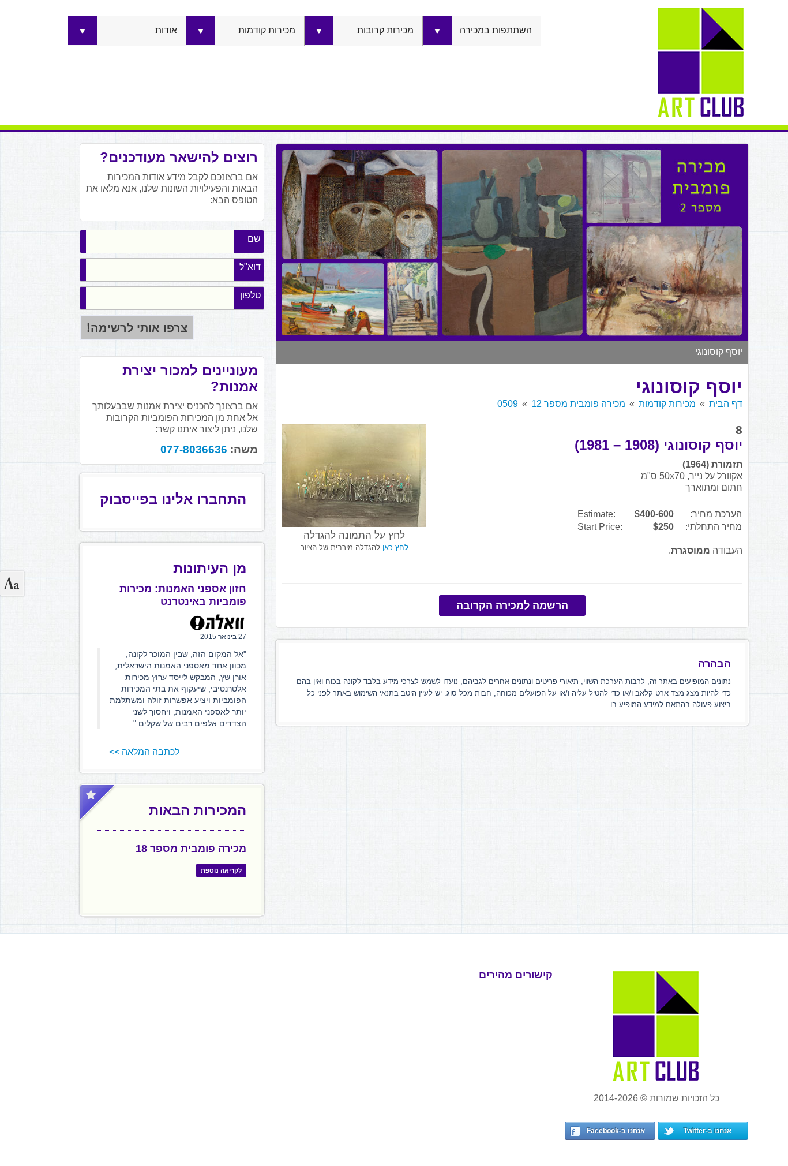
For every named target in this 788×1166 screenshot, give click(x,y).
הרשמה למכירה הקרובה (512, 605)
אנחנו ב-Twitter (707, 1131)
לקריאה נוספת (221, 870)
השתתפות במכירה (496, 30)
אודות (166, 30)
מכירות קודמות (266, 30)
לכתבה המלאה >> (144, 752)
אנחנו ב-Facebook (616, 1131)
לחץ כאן (395, 547)
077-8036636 (193, 449)
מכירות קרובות (385, 30)
